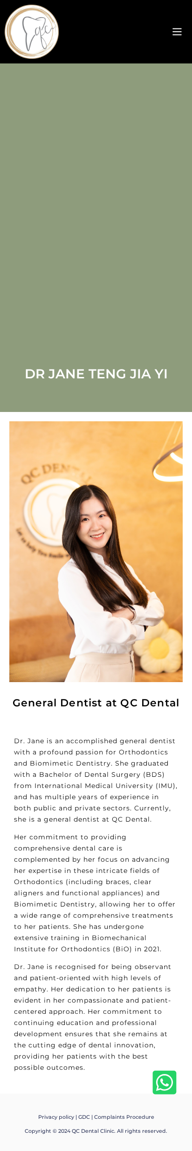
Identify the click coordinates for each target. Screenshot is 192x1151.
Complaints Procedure (124, 1117)
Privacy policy (56, 1117)
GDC (84, 1117)
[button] (177, 31)
